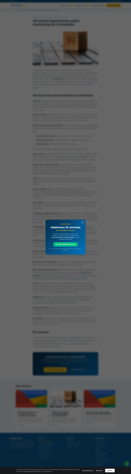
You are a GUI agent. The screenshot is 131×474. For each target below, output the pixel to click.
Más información (87, 470)
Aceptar (110, 470)
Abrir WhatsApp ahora (66, 244)
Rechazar (99, 470)
